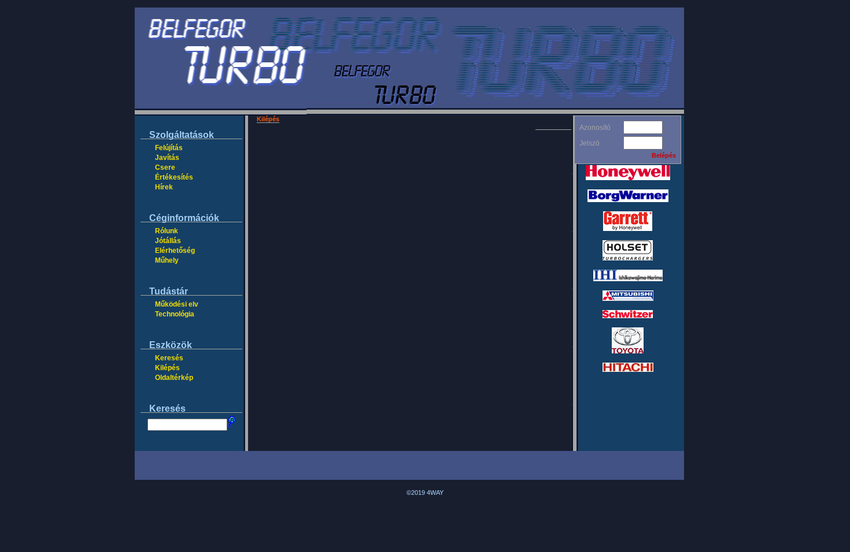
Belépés (664, 155)
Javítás (167, 158)
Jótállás (168, 241)
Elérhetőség (175, 251)
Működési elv (176, 304)
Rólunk (166, 231)
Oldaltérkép (174, 378)
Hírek (164, 187)
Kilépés (167, 368)
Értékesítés (174, 177)
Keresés (169, 358)
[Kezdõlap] (220, 113)
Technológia (174, 314)
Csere (165, 167)
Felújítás (169, 148)
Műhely (167, 260)
